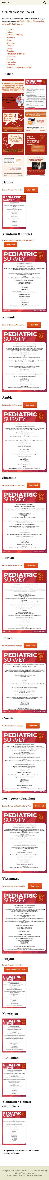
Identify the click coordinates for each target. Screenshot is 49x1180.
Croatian (10, 51)
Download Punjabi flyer (15, 969)
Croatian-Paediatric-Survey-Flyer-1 (13, 726)
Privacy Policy (12, 1175)
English (10, 29)
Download (31, 189)
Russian (10, 45)
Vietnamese (12, 56)
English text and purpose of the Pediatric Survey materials (21, 1152)
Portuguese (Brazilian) (16, 53)
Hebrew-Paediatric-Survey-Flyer (12, 190)
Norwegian (11, 62)
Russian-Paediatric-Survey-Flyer (12, 565)
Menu (4, 2)
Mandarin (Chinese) (15, 34)
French (9, 48)
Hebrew (10, 32)
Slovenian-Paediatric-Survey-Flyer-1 (13, 485)
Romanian (11, 37)
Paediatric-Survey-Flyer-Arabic (12, 405)
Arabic (9, 40)
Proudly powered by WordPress (30, 1175)
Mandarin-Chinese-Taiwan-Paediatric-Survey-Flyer (18, 240)
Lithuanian (11, 64)
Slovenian (11, 43)
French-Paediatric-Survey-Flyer (12, 645)
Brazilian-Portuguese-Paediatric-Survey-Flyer (16, 806)
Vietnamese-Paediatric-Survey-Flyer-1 (14, 886)
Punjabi (10, 59)
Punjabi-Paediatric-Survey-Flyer (12, 965)
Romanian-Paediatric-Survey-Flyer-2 (14, 325)
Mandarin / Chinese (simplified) (19, 67)
